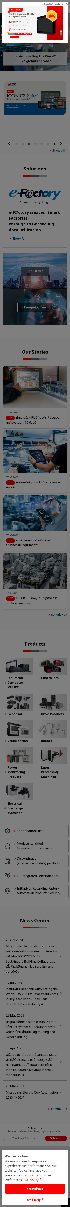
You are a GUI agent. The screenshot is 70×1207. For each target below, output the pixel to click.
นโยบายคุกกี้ (33, 1179)
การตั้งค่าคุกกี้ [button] (35, 1200)
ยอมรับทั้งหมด (35, 1189)
